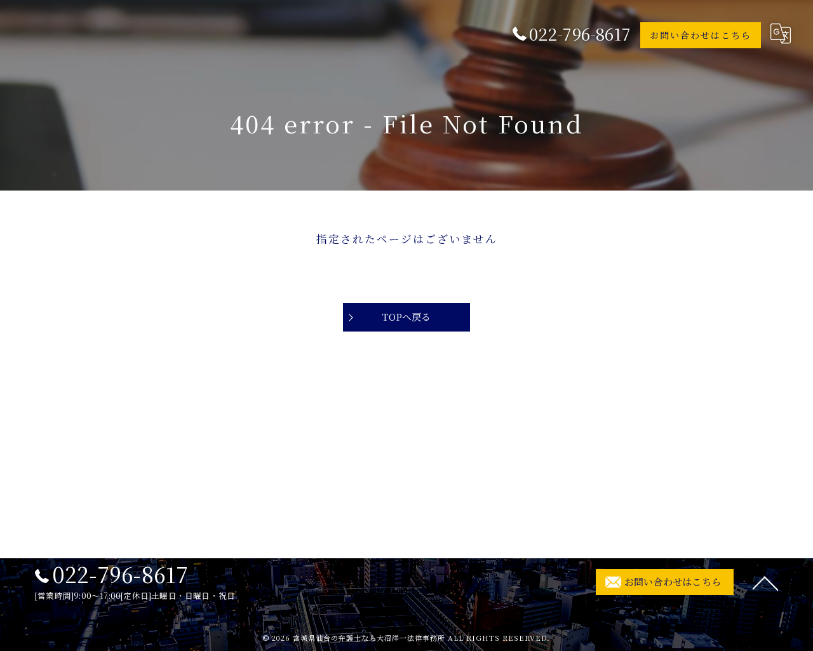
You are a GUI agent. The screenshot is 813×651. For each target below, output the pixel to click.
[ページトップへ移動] (765, 582)
